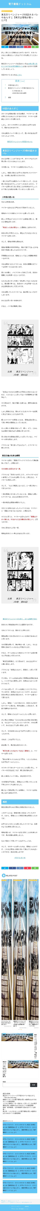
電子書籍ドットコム (20, 3)
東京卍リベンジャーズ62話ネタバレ (20, 141)
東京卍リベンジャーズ (7, 11)
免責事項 (27, 1206)
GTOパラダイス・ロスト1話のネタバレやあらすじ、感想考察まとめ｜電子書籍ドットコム (20, 1188)
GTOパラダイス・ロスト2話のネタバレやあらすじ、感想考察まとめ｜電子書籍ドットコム (20, 1173)
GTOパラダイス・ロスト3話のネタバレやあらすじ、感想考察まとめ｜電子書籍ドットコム (20, 1158)
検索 (4, 1082)
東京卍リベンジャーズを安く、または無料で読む (20, 619)
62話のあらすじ (13, 85)
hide (22, 81)
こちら (19, 75)
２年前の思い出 (17, 91)
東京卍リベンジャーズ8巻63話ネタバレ (21, 88)
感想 (9, 97)
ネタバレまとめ (20, 857)
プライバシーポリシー (16, 1206)
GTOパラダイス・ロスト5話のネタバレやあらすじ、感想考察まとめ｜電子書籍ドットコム (20, 1129)
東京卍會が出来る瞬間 (19, 93)
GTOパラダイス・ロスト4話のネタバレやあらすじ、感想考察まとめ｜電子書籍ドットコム (20, 1144)
